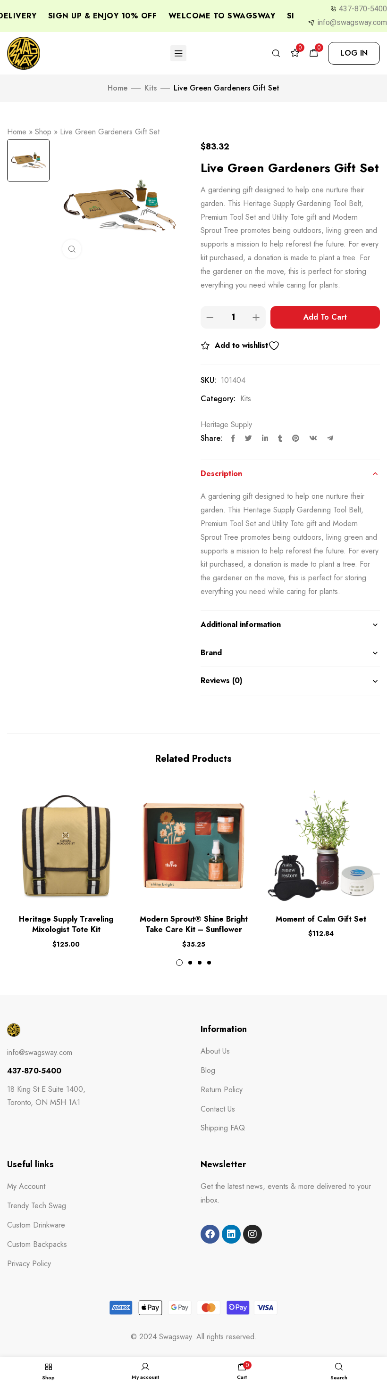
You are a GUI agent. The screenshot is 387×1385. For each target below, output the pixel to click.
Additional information (241, 624)
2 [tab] (190, 963)
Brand (211, 652)
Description (221, 473)
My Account (26, 1186)
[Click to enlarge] (71, 248)
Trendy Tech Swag (36, 1205)
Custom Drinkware (36, 1225)
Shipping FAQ (223, 1127)
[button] (354, 53)
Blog (208, 1070)
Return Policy (222, 1089)
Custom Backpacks (37, 1244)
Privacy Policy (29, 1263)
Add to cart (325, 317)
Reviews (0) (222, 680)
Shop (43, 131)
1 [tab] (179, 962)
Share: (211, 438)
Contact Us (218, 1109)
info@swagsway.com (352, 22)
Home (117, 87)
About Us (215, 1051)
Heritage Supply (226, 424)
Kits (150, 87)
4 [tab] (209, 963)
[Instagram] (252, 1234)
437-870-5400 (363, 8)
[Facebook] (210, 1234)
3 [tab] (200, 963)
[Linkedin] (231, 1234)
